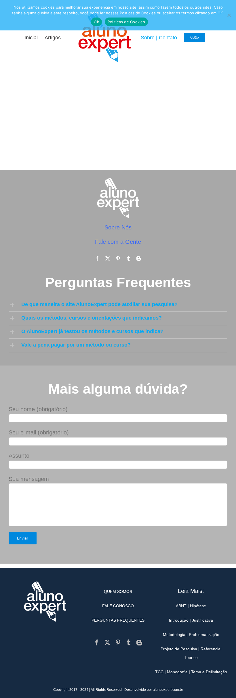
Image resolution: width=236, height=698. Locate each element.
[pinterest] (118, 258)
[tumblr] (128, 258)
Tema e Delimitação (209, 672)
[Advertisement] (118, 118)
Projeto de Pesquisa (179, 649)
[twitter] (107, 258)
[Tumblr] (129, 642)
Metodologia (174, 634)
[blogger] (138, 258)
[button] (118, 305)
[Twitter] (107, 642)
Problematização (204, 634)
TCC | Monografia (171, 672)
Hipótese (198, 606)
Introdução (179, 620)
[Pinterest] (118, 642)
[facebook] (97, 258)
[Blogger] (139, 642)
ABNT (181, 606)
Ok (96, 22)
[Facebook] (97, 642)
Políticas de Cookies (126, 22)
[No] (229, 15)
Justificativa (202, 620)
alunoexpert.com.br (168, 690)
